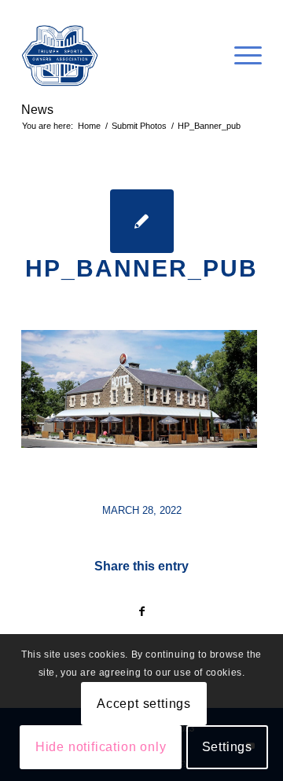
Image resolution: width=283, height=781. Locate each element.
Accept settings (144, 703)
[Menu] (240, 55)
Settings (227, 747)
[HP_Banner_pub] (142, 221)
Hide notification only (101, 747)
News (37, 109)
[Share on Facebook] (141, 611)
